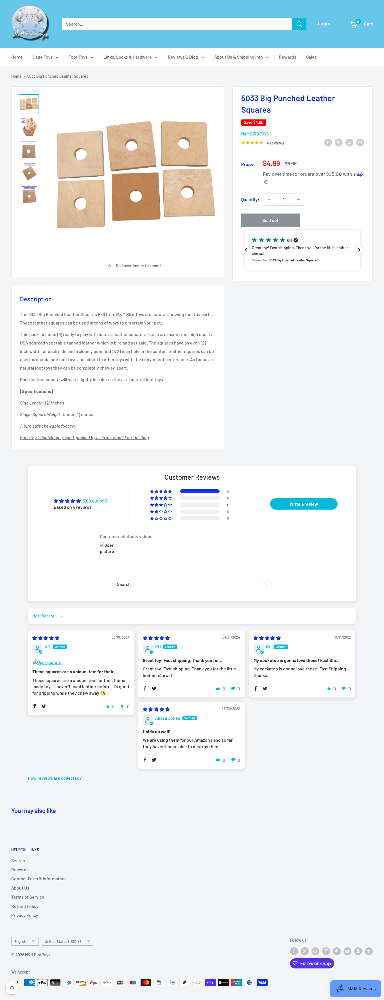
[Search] (299, 24)
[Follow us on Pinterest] (337, 951)
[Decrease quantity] (269, 199)
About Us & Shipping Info (238, 56)
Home (17, 56)
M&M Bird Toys (255, 134)
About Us (20, 887)
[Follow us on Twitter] (305, 951)
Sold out (270, 220)
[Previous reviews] (246, 250)
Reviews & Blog (183, 56)
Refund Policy (25, 906)
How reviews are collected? (55, 778)
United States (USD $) (63, 941)
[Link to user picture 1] (81, 662)
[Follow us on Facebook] (294, 951)
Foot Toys (78, 56)
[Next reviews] (359, 250)
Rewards (287, 56)
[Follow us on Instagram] (326, 951)
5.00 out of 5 (95, 500)
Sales (311, 56)
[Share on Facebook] (328, 142)
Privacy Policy (24, 915)
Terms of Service (27, 896)
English (20, 941)
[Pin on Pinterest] (339, 142)
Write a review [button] (304, 503)
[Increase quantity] (299, 199)
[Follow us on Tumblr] (369, 951)
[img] (45, 638)
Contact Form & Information (38, 878)
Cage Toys (43, 56)
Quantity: (250, 199)
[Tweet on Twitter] (349, 142)
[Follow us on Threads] (315, 951)
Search (18, 860)
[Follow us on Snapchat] (358, 951)
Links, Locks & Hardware (127, 56)
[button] (302, 250)
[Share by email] (360, 142)
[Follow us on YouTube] (347, 951)
